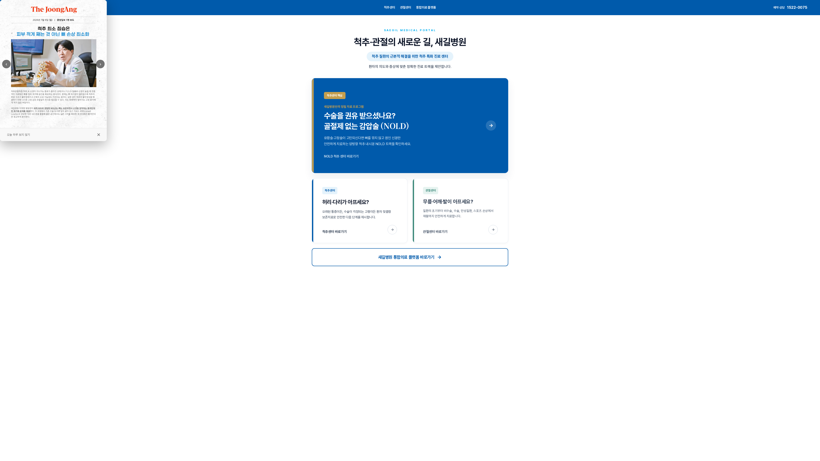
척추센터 (389, 7)
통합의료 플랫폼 (426, 7)
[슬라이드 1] (52, 124)
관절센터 (405, 7)
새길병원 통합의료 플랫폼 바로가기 (406, 257)
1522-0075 (797, 7)
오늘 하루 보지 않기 (18, 134)
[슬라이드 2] (55, 124)
